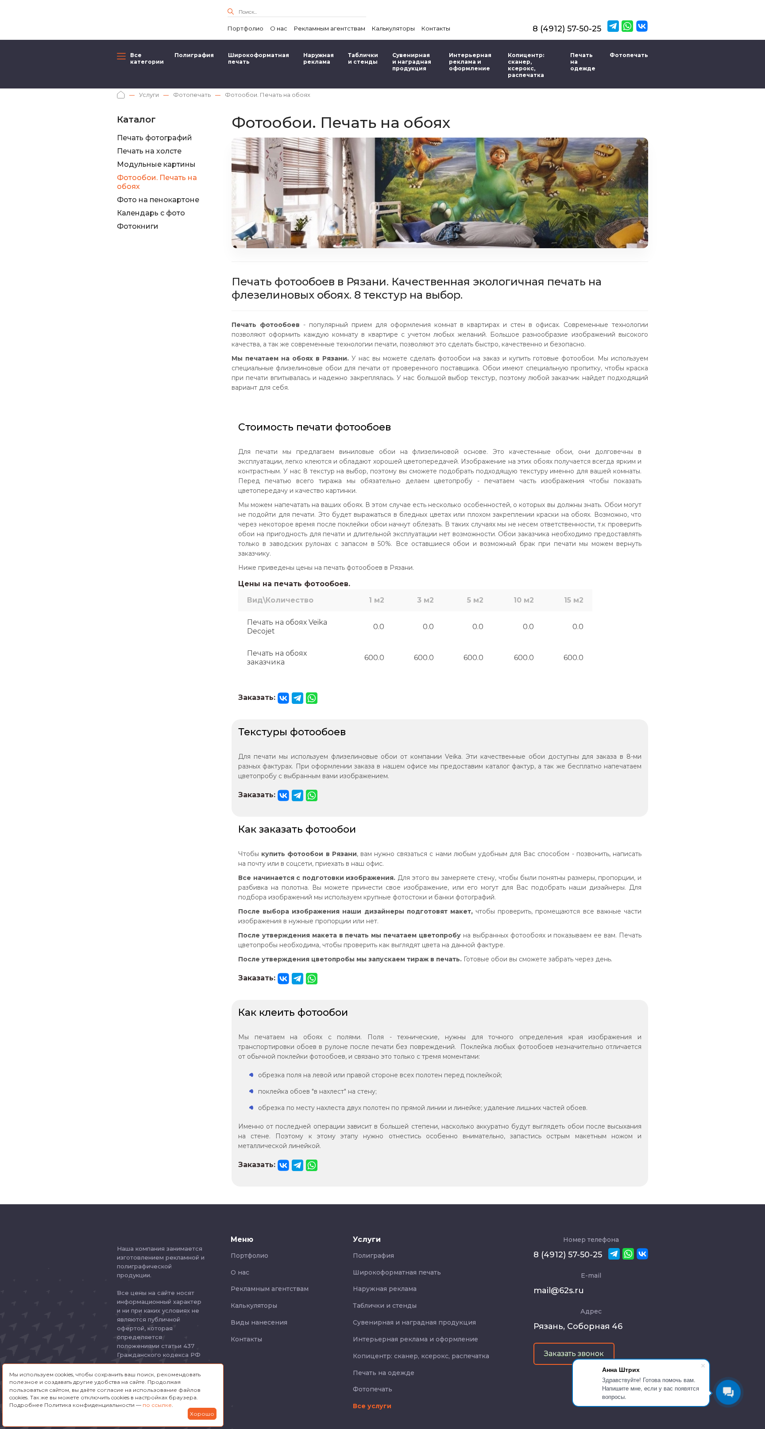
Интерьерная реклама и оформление (470, 62)
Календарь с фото (151, 213)
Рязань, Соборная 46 (577, 1326)
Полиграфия (194, 55)
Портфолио (245, 28)
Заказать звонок (574, 1353)
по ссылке (157, 1405)
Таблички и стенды (363, 58)
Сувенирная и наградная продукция (411, 62)
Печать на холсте (149, 151)
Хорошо (202, 1413)
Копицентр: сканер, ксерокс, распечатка (526, 65)
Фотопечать (629, 55)
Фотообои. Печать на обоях (157, 182)
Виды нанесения (259, 1322)
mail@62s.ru (558, 1290)
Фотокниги (137, 226)
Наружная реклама (318, 58)
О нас (278, 28)
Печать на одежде (582, 62)
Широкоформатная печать (258, 58)
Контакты (435, 28)
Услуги (149, 94)
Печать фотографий (154, 138)
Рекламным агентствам (329, 28)
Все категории (145, 58)
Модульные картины (156, 164)
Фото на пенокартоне (158, 200)
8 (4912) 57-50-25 (567, 29)
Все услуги (372, 1406)
